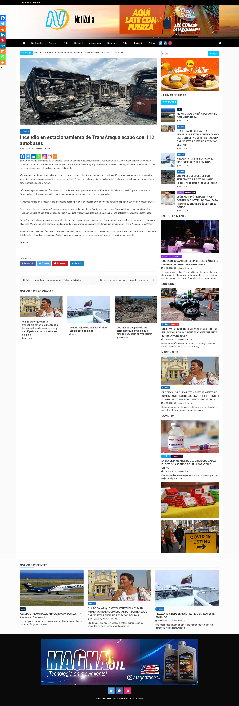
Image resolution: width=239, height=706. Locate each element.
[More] (55, 156)
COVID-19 (167, 415)
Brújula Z (138, 43)
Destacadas (37, 43)
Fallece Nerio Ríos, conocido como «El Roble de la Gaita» (53, 280)
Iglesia (180, 193)
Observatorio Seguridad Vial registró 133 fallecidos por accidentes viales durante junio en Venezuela (189, 332)
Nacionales (169, 352)
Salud (125, 43)
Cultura (152, 43)
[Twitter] (28, 156)
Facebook (28, 263)
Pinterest (61, 263)
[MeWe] (3, 46)
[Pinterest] (3, 40)
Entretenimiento (174, 216)
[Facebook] (22, 156)
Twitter (45, 263)
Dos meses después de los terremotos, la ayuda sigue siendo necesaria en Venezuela (134, 331)
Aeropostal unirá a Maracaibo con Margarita (50, 613)
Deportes (112, 43)
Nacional (78, 43)
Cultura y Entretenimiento (171, 256)
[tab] (169, 102)
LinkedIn (77, 263)
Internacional (95, 43)
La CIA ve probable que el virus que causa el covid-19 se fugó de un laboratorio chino (188, 464)
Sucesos (53, 43)
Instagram (127, 690)
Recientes (169, 102)
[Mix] (3, 51)
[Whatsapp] (38, 156)
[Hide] (1, 68)
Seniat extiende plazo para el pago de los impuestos (125, 280)
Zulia (66, 43)
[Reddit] (3, 29)
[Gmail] (49, 156)
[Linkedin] (33, 156)
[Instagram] (44, 156)
